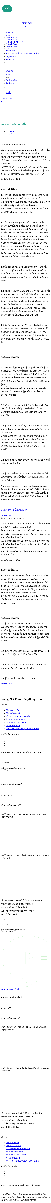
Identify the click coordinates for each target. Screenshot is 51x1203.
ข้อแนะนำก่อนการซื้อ (15, 719)
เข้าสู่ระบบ (27, 23)
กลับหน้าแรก (6, 515)
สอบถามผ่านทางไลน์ (10, 989)
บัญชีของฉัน (11, 56)
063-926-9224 (31, 805)
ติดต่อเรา (10, 60)
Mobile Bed (10, 51)
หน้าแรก (9, 32)
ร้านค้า (9, 35)
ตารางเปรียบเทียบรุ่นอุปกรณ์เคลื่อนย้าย (22, 53)
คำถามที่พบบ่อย (13, 726)
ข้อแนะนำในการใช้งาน (16, 723)
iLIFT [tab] (10, 134)
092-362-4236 (21, 795)
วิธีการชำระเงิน (12, 710)
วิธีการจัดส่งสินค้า (13, 713)
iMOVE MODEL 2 (13, 38)
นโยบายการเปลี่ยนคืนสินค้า (18, 716)
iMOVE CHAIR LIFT (15, 42)
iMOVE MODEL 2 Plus (15, 40)
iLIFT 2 (9, 49)
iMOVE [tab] (11, 131)
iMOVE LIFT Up (13, 46)
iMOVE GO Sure (13, 44)
